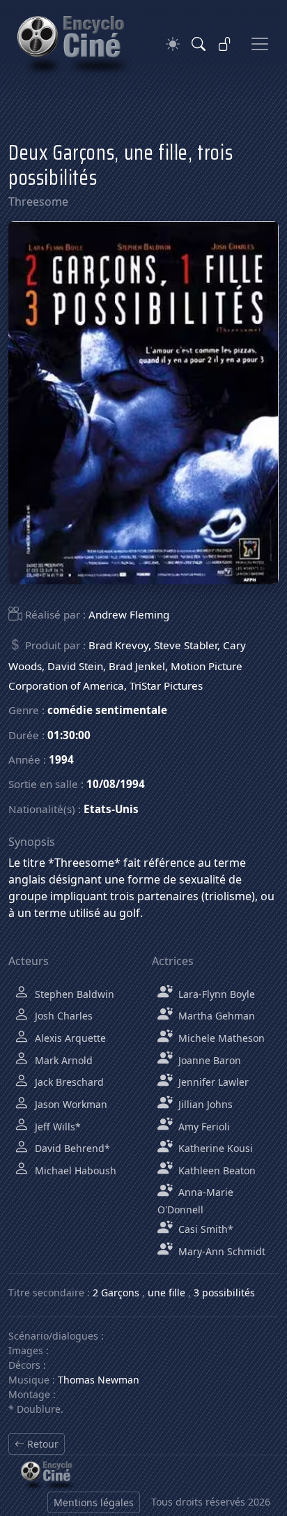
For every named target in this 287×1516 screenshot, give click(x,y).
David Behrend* (71, 1148)
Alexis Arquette (69, 1038)
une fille (166, 1292)
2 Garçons (116, 1292)
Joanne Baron (208, 1060)
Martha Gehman (215, 1015)
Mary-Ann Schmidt (220, 1251)
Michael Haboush (74, 1170)
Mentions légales (94, 1502)
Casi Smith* (204, 1229)
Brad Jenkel (137, 666)
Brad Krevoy (118, 645)
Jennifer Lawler (212, 1082)
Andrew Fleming (128, 614)
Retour (41, 1443)
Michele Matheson (220, 1038)
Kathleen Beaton (216, 1170)
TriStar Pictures (166, 685)
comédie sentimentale (107, 710)
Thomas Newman (98, 1379)
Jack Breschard (68, 1082)
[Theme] (173, 44)
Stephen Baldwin (73, 994)
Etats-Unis (111, 809)
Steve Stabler (185, 645)
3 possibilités (224, 1292)
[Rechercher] (198, 44)
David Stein (75, 666)
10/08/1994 (115, 784)
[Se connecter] (225, 44)
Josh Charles (62, 1015)
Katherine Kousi (214, 1148)
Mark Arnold (62, 1060)
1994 (61, 759)
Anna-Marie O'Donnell (195, 1200)
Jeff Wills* (56, 1126)
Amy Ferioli (203, 1126)
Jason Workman (69, 1104)
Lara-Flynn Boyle (215, 994)
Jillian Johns (204, 1104)
